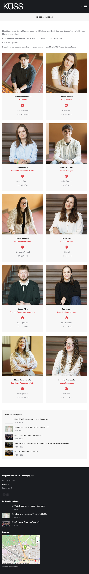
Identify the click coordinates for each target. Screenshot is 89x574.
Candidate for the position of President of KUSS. (32, 427)
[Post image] (9, 421)
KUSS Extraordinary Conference (26, 451)
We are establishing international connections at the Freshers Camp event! (41, 443)
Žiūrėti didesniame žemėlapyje (10, 567)
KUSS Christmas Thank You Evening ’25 (28, 435)
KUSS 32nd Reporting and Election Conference (31, 419)
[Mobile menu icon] (85, 6)
